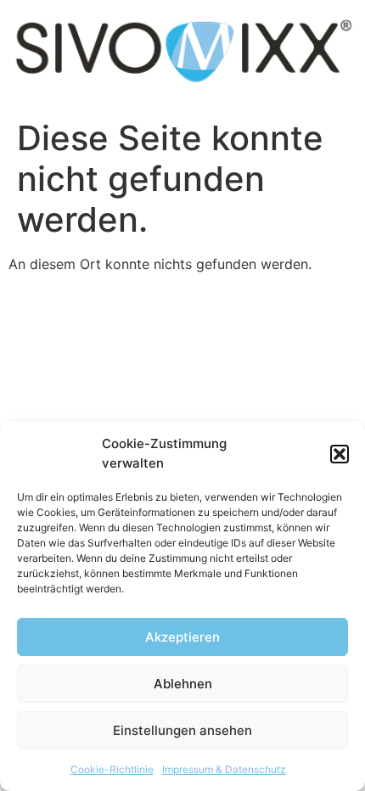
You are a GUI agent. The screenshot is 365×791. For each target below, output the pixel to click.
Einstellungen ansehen (182, 730)
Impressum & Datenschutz (224, 769)
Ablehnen (183, 684)
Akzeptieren (182, 637)
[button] (339, 454)
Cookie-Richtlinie (112, 769)
